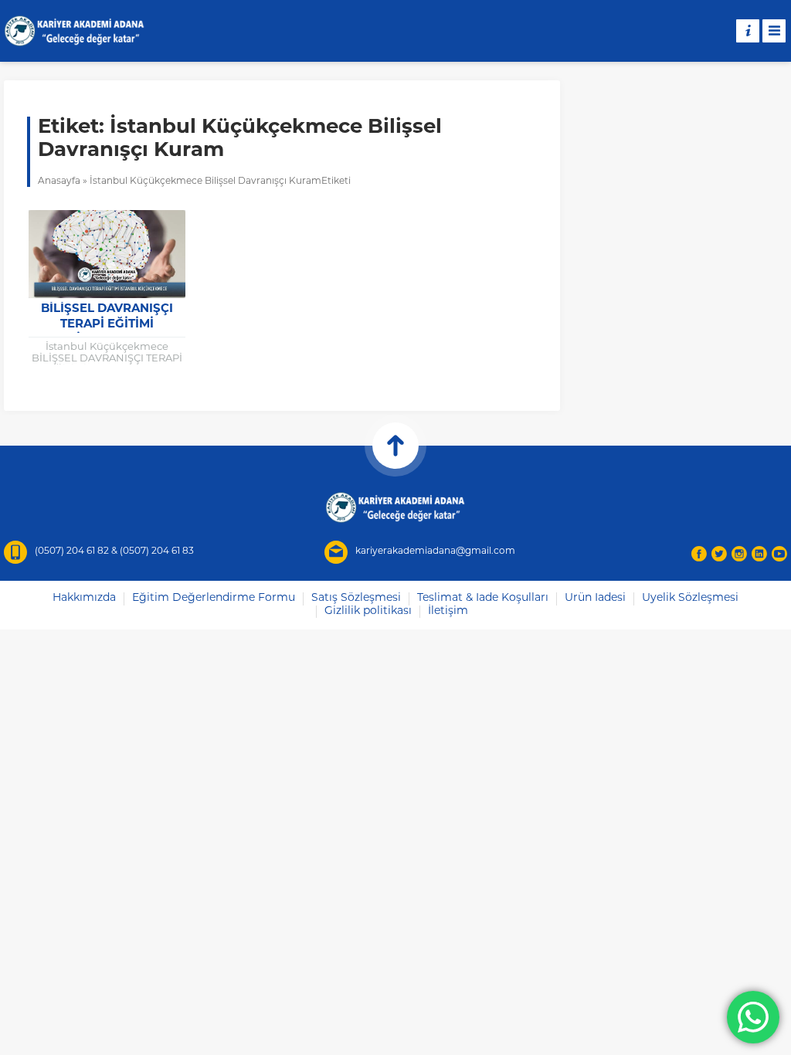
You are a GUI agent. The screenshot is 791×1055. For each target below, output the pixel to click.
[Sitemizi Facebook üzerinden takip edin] (699, 553)
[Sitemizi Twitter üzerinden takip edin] (719, 553)
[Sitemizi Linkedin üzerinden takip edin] (759, 553)
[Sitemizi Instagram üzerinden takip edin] (739, 553)
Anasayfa (59, 181)
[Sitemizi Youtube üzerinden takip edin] (779, 553)
